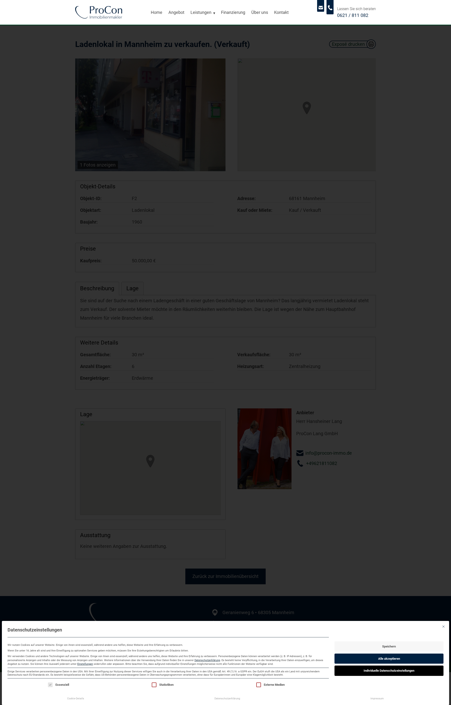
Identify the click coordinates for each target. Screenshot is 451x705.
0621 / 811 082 (352, 15)
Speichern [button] (389, 646)
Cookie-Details (75, 698)
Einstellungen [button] (85, 664)
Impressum (377, 698)
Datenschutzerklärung (207, 660)
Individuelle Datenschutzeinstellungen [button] (389, 670)
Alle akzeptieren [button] (389, 658)
